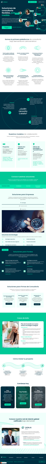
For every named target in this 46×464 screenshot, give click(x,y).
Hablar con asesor (32, 1)
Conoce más (5, 249)
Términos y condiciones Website (19, 461)
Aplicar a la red (41, 1)
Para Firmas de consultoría (37, 187)
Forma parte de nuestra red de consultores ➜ (31, 440)
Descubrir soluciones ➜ (17, 27)
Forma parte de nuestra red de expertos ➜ (31, 445)
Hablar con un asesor (7, 27)
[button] (44, 335)
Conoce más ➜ (8, 265)
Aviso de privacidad (10, 461)
